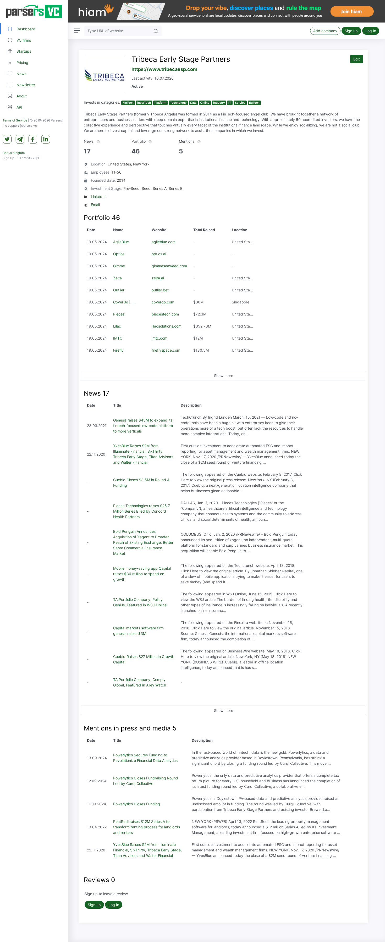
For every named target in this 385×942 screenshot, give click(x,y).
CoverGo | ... (124, 302)
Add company (325, 31)
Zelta (117, 278)
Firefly (118, 350)
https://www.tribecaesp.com (164, 69)
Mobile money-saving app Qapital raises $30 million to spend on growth (142, 573)
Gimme (119, 266)
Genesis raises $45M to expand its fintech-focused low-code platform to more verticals (143, 425)
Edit (356, 59)
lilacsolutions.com (167, 326)
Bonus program (14, 153)
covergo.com (163, 302)
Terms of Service (15, 120)
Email (95, 204)
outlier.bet (160, 290)
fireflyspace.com (166, 350)
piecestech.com (165, 314)
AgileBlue (121, 242)
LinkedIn (98, 196)
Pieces (118, 314)
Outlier (118, 290)
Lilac (117, 326)
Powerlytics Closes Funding (136, 804)
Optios (118, 254)
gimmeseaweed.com (169, 266)
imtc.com (159, 338)
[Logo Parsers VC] (34, 11)
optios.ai (159, 254)
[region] (34, 471)
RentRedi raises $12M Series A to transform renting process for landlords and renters (146, 827)
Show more (223, 375)
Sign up (351, 31)
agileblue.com (163, 242)
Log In (370, 31)
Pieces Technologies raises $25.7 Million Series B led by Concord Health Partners (141, 511)
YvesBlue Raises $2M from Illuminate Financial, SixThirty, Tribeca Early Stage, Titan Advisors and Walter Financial (147, 850)
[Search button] (156, 30)
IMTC (117, 338)
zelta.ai (158, 278)
